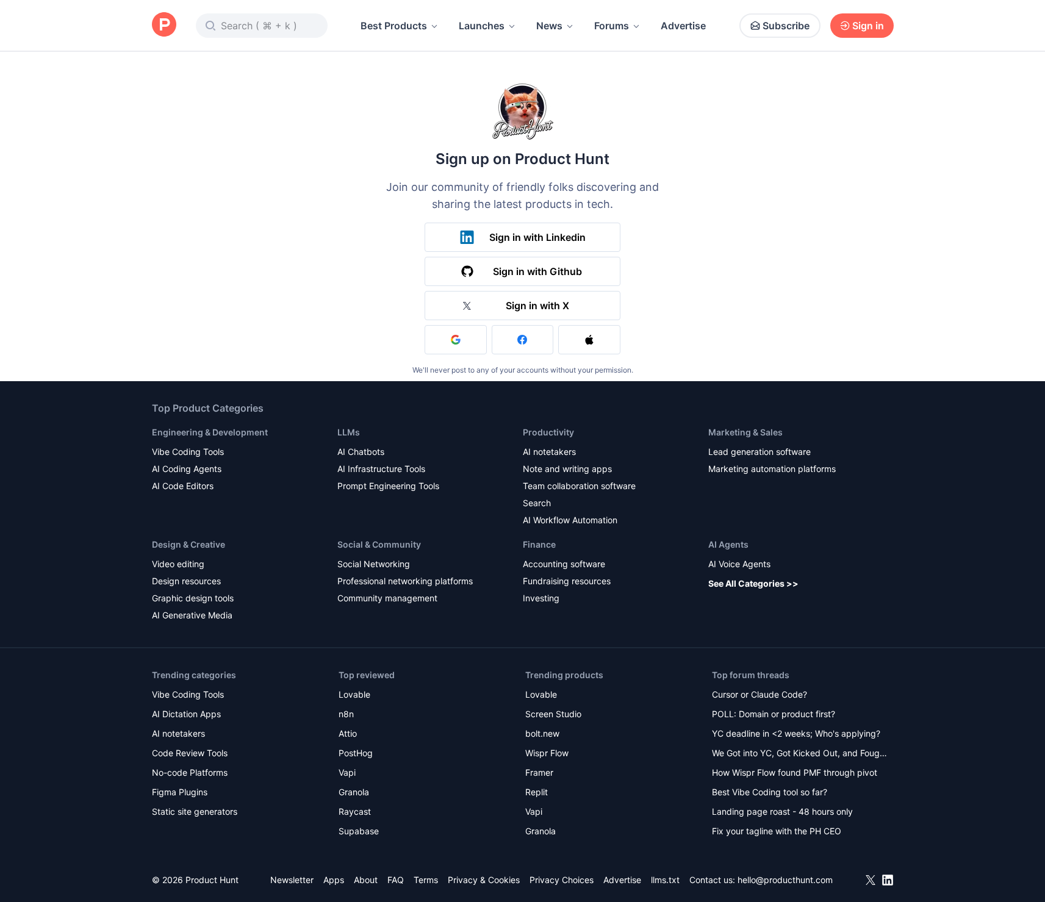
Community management (387, 598)
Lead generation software (759, 451)
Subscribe (786, 26)
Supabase (359, 831)
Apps (333, 880)
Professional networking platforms (405, 581)
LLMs (348, 432)
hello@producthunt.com (785, 880)
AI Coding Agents (186, 469)
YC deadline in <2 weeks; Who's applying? (796, 733)
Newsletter (292, 880)
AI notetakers (549, 451)
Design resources (186, 581)
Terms (426, 880)
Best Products (394, 26)
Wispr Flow (547, 753)
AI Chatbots (360, 451)
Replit (536, 792)
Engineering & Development (210, 432)
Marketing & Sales (745, 432)
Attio (348, 733)
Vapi (347, 772)
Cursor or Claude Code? (759, 694)
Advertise (683, 26)
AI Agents (728, 544)
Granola (354, 792)
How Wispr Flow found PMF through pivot (794, 772)
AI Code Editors (183, 486)
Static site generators (194, 811)
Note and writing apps (567, 469)
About (366, 880)
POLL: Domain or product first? (773, 714)
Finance (539, 544)
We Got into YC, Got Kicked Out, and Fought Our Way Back (800, 754)
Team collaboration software (579, 486)
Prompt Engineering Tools (388, 486)
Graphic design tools (193, 598)
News (549, 26)
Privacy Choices (562, 880)
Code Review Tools (190, 753)
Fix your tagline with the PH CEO (776, 831)
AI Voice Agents (739, 564)
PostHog (356, 753)
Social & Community (379, 544)
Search (537, 503)
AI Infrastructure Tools (381, 469)
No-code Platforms (190, 772)
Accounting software (564, 564)
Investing (541, 598)
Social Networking (373, 564)
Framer (539, 772)
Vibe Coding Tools (188, 451)
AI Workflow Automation (570, 520)
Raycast (355, 811)
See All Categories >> (753, 583)
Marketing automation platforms (772, 469)
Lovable (354, 694)
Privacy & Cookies (484, 880)
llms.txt (665, 880)
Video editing (178, 564)
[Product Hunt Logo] (164, 25)
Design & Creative (188, 544)
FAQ (395, 880)
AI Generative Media (192, 615)
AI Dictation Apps (186, 714)
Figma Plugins (179, 792)
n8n (346, 714)
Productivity (548, 432)
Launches (482, 26)
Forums (611, 26)
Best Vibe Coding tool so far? (769, 792)
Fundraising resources (567, 581)
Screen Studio (553, 714)
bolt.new (542, 733)
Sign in (868, 26)
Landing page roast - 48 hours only (782, 811)
